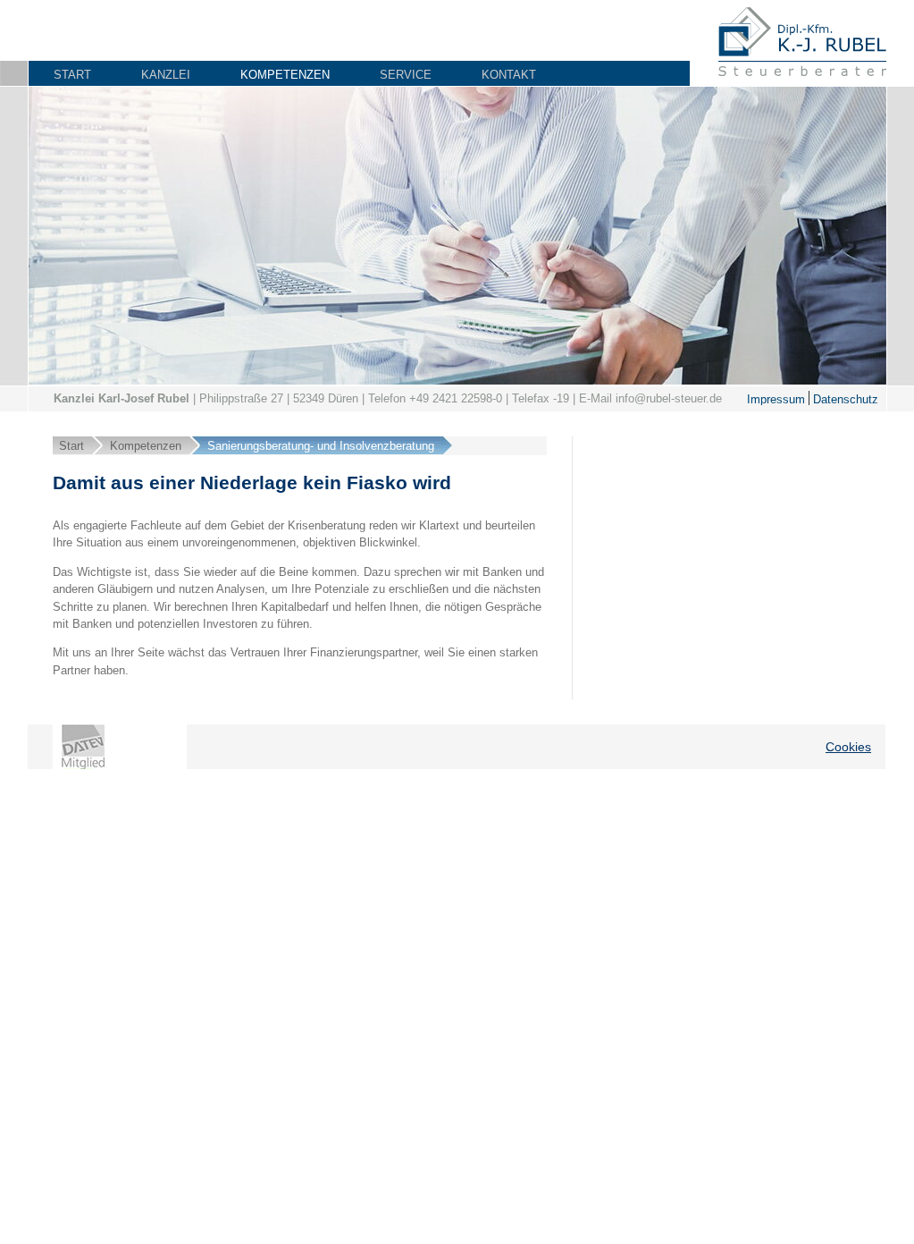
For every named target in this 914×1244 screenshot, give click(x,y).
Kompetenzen (285, 74)
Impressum (776, 399)
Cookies (848, 746)
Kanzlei (165, 74)
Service (406, 74)
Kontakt (509, 74)
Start (72, 74)
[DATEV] (83, 746)
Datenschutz (844, 399)
